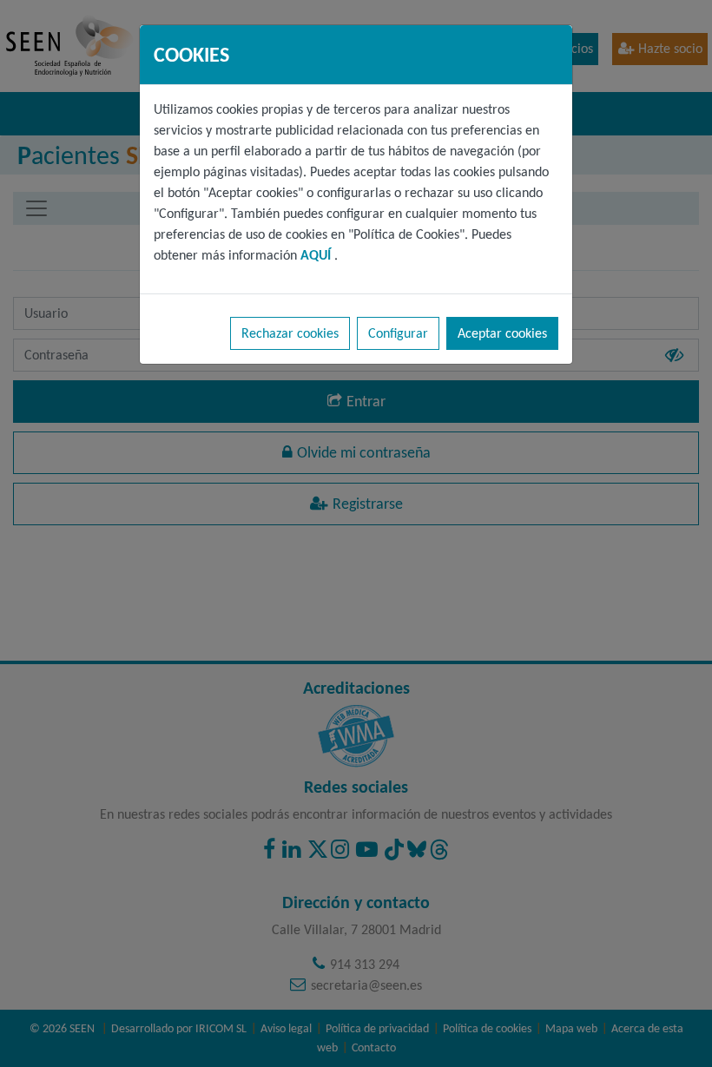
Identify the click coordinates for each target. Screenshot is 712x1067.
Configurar (398, 333)
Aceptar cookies (502, 333)
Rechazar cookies (290, 333)
